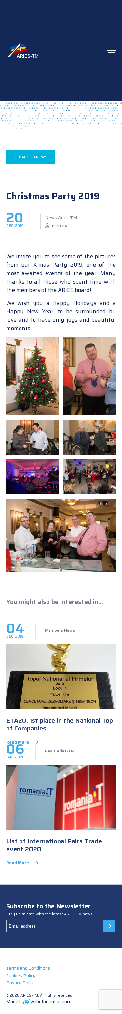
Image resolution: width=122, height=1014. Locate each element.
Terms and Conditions (28, 968)
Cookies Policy (20, 975)
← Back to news (30, 157)
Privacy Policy (20, 982)
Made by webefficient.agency (39, 1001)
